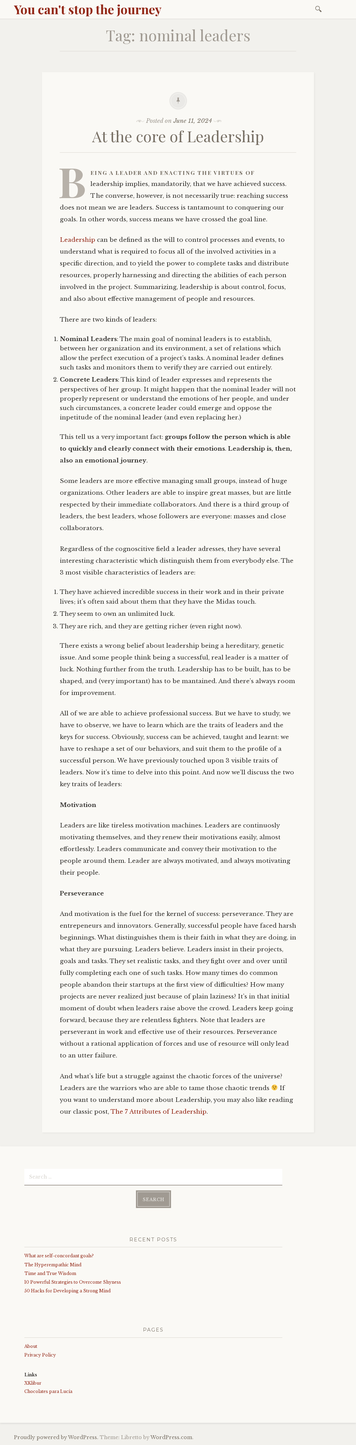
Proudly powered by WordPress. (56, 1437)
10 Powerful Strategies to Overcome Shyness (72, 1282)
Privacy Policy (40, 1355)
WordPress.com (171, 1437)
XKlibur (32, 1383)
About (30, 1346)
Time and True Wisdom (50, 1273)
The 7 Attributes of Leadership (159, 1111)
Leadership (77, 240)
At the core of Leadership (178, 136)
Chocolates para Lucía (48, 1391)
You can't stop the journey (88, 9)
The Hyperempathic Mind (52, 1264)
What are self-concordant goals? (59, 1255)
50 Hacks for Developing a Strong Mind (67, 1290)
